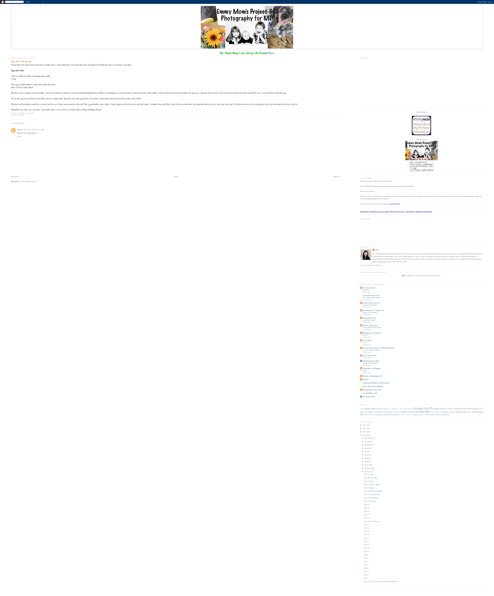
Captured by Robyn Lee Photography (376, 382)
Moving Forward (369, 396)
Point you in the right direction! (372, 327)
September (368, 445)
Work (433, 414)
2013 (365, 425)
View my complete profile (371, 265)
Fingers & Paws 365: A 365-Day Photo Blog (378, 348)
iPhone (397, 412)
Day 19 (366, 514)
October (368, 441)
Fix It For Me (448, 409)
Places (366, 415)
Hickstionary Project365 (372, 333)
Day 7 (366, 558)
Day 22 (366, 504)
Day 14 (366, 534)
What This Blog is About (420, 415)
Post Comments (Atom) (29, 181)
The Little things (392, 414)
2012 (365, 428)
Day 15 (366, 531)
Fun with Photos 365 (370, 393)
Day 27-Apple (369, 488)
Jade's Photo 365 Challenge (373, 386)
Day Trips (407, 409)
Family (436, 408)
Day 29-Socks (369, 481)
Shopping (379, 414)
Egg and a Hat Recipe (371, 521)
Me (431, 412)
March (367, 465)
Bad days (378, 409)
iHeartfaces (389, 412)
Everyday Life (420, 408)
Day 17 (366, 524)
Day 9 (366, 551)
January (367, 471)
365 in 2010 (367, 340)
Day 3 (366, 571)
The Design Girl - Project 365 (373, 310)
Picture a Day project (370, 325)
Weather (408, 415)
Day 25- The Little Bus (372, 494)
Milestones (437, 412)
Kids (421, 411)
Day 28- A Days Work (371, 484)
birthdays (387, 409)
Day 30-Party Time (370, 478)
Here (271, 53)
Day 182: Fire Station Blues (371, 350)
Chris (417, 275)
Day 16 (366, 528)
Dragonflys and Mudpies (371, 368)
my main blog (395, 204)
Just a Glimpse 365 (370, 355)
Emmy (377, 250)
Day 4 (366, 568)
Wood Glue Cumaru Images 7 (372, 297)
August (367, 448)
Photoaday (478, 411)
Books (394, 409)
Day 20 (366, 511)
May (366, 458)
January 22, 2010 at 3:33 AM (34, 129)
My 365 (365, 379)
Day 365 (365, 335)
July (366, 451)
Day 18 (366, 518)
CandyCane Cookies (369, 320)
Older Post (336, 176)
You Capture (442, 414)
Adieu (365, 370)
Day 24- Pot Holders (371, 498)
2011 (365, 432)
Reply (19, 136)
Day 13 (366, 538)
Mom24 (20, 129)
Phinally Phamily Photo (370, 363)
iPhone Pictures (408, 411)
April (367, 461)
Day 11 (366, 544)
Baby (368, 408)
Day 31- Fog (368, 474)
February (368, 468)
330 (364, 342)
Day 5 (366, 565)
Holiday (380, 412)
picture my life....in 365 (371, 303)
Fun (466, 408)
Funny (362, 412)
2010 (365, 435)
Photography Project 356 (372, 389)
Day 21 (366, 508)
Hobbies (370, 412)
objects (468, 412)
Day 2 (366, 575)
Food (458, 408)
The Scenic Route (369, 287)
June (366, 455)
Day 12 (366, 541)
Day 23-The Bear (370, 501)
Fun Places (476, 409)
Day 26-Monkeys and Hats (373, 491)
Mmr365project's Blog (371, 361)
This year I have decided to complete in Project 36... (382, 581)
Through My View (369, 318)
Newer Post (15, 176)
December (366, 290)
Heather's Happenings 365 (372, 376)
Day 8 (366, 555)
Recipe (21, 115)
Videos (402, 415)
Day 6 (366, 561)
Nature (459, 411)
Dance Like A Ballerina (370, 312)
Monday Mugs (448, 412)
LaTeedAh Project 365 (371, 295)
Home (176, 176)
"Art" (362, 409)
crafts (400, 409)
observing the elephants (370, 305)
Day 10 (366, 548)
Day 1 (366, 578)
